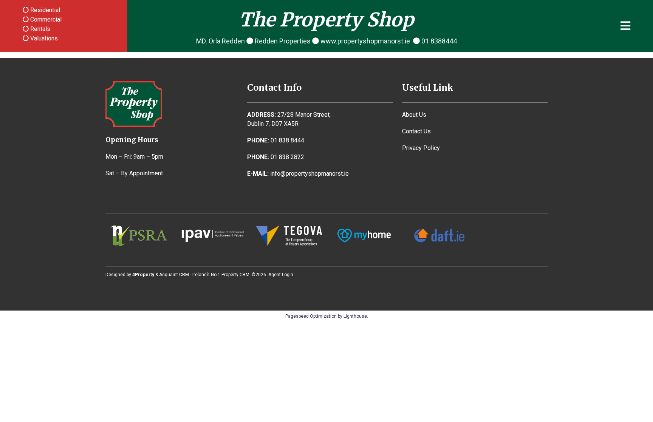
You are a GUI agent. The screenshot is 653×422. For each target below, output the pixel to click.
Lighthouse (355, 316)
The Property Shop (326, 20)
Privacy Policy (421, 147)
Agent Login (280, 274)
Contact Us (416, 131)
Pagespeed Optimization (311, 316)
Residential (44, 10)
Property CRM (235, 274)
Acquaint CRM (174, 274)
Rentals (39, 28)
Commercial (45, 19)
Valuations (43, 38)
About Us (414, 114)
